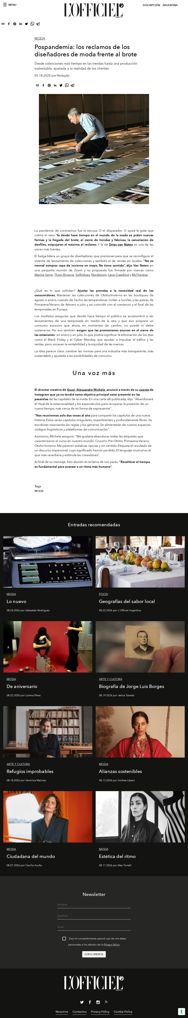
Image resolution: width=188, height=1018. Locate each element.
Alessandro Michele (90, 390)
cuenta (144, 390)
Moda (40, 39)
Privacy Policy (112, 944)
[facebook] (9, 24)
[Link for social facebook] (90, 1003)
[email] (3, 24)
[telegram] (38, 24)
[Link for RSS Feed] (106, 1002)
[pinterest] (15, 24)
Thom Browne (64, 275)
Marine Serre (44, 275)
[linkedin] (21, 24)
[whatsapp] (32, 24)
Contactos (79, 1011)
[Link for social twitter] (82, 1003)
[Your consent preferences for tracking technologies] (181, 1011)
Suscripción (151, 5)
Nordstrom (99, 275)
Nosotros (62, 1011)
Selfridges (82, 275)
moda (39, 491)
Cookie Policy (123, 1011)
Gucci (71, 390)
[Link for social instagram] (98, 1003)
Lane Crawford (118, 275)
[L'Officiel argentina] (94, 10)
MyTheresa (140, 275)
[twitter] (26, 24)
